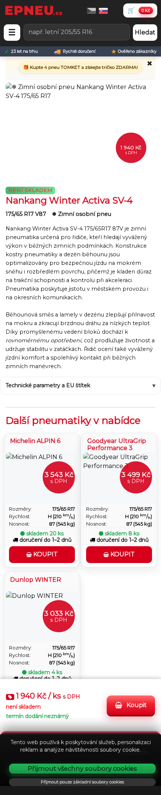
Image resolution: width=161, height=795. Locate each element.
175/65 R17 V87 (27, 214)
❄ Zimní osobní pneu (81, 214)
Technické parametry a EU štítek (48, 385)
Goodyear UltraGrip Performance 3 (116, 443)
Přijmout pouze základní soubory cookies (82, 782)
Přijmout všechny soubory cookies (82, 768)
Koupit (136, 705)
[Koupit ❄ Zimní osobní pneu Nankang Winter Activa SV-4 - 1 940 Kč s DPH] (80, 129)
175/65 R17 (63, 509)
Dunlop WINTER (35, 579)
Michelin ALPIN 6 (35, 440)
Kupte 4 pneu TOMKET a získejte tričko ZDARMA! (83, 67)
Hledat (145, 32)
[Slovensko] (103, 10)
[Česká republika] (91, 10)
